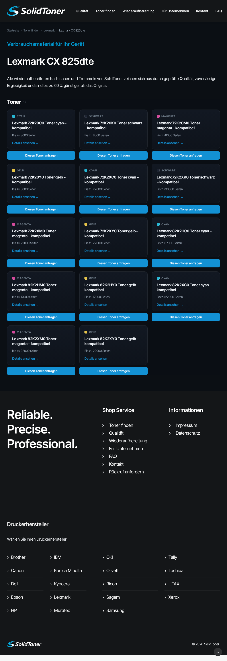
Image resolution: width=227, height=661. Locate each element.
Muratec (60, 610)
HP (12, 610)
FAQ (218, 11)
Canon (15, 570)
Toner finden (105, 11)
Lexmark (49, 30)
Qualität (82, 11)
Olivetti (110, 570)
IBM (55, 557)
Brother (16, 557)
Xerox (172, 597)
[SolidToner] (36, 11)
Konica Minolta (66, 570)
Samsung (113, 610)
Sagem (111, 597)
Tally (170, 557)
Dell (12, 584)
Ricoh (109, 584)
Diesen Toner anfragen (41, 155)
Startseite (13, 30)
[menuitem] (84, 11)
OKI (107, 557)
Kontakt (202, 11)
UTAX (171, 584)
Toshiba (173, 570)
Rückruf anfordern (126, 472)
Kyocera (60, 584)
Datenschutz (188, 433)
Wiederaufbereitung (139, 11)
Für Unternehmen (175, 11)
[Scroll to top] (218, 651)
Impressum (186, 425)
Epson (15, 597)
